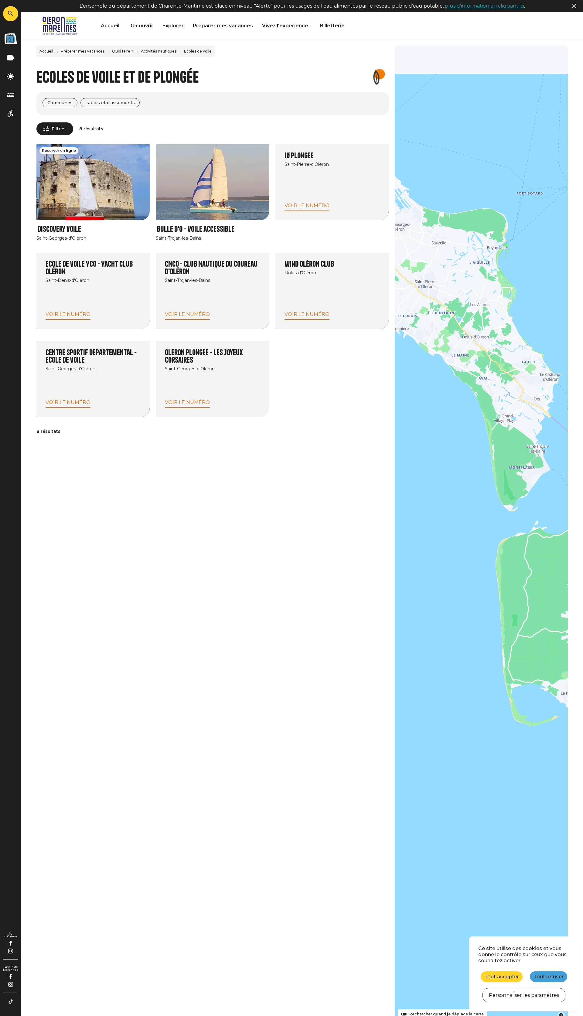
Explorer (173, 26)
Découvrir (140, 26)
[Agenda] (11, 38)
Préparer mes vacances (223, 26)
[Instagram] (10, 951)
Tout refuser (549, 977)
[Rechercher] (10, 13)
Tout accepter (501, 977)
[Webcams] (10, 58)
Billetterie (332, 26)
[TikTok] (10, 1001)
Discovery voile (59, 229)
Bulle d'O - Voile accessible (195, 229)
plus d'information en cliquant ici (484, 6)
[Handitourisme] (10, 113)
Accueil (110, 26)
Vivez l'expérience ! (286, 26)
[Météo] (10, 76)
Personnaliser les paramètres (524, 995)
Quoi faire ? (122, 51)
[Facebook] (10, 943)
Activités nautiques (158, 51)
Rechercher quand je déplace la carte (446, 1014)
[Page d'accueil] (60, 26)
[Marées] (10, 95)
